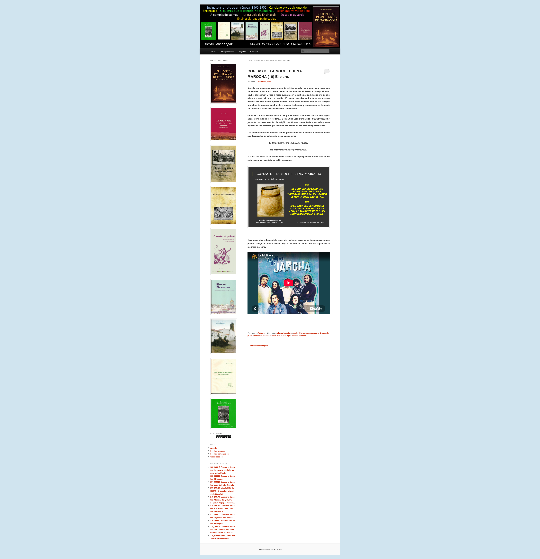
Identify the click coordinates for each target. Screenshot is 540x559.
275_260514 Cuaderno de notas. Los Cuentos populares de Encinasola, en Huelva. (222, 529)
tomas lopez (286, 335)
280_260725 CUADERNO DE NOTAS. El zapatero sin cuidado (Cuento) (222, 490)
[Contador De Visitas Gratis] (223, 437)
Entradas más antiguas (258, 345)
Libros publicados (227, 51)
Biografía (242, 51)
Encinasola (324, 333)
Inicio (213, 51)
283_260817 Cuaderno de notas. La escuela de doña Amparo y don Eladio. (222, 470)
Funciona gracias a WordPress (270, 549)
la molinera (257, 335)
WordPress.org (216, 456)
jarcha (250, 335)
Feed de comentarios (219, 453)
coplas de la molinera (283, 333)
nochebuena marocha (272, 335)
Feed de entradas (217, 450)
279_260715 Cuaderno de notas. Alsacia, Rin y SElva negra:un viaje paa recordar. (222, 499)
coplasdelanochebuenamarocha (306, 333)
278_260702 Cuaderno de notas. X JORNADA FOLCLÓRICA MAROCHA (222, 508)
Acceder (213, 447)
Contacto (254, 51)
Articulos (261, 333)
